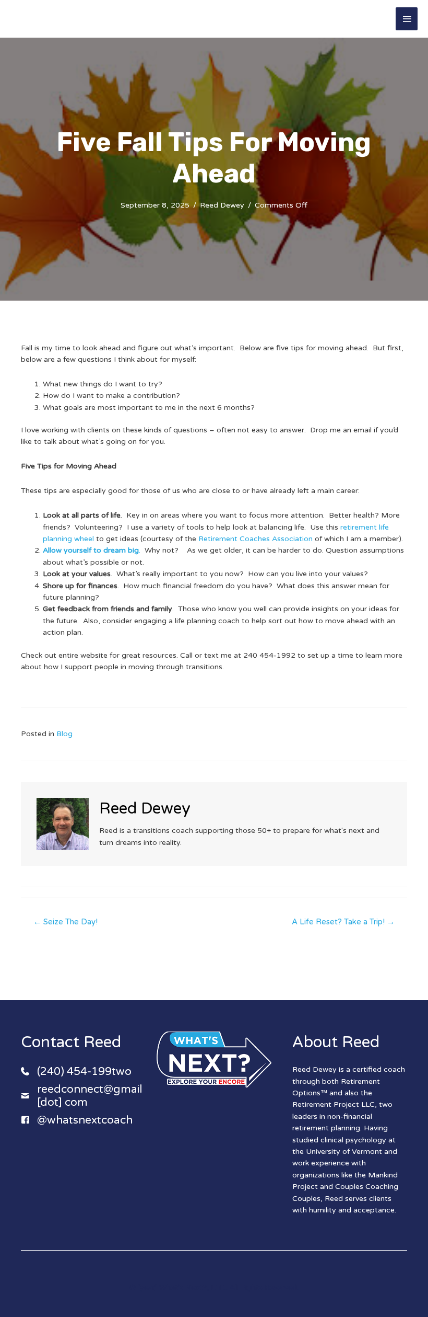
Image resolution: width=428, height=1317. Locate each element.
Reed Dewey (222, 205)
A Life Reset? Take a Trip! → (343, 921)
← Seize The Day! (65, 921)
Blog (64, 733)
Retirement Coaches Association (255, 538)
